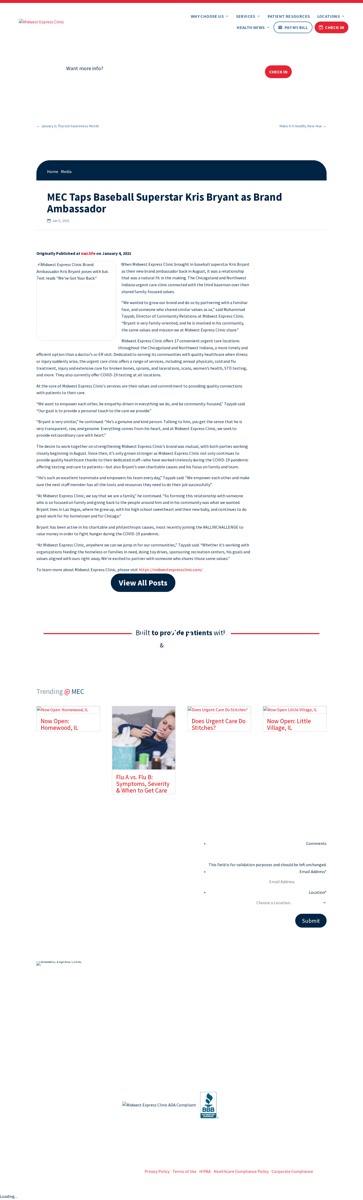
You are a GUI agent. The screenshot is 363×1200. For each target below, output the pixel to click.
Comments (316, 843)
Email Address (313, 871)
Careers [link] (196, 1038)
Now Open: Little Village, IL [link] (289, 724)
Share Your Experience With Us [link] (293, 1046)
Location (318, 892)
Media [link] (66, 171)
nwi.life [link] (88, 253)
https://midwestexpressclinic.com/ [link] (170, 569)
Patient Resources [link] (289, 16)
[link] (41, 21)
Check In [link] (334, 27)
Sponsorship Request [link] (285, 1055)
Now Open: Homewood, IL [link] (59, 724)
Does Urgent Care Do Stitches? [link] (219, 724)
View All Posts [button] (143, 583)
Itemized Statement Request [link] (292, 1028)
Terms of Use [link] (184, 1171)
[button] (280, 965)
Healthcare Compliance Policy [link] (241, 1171)
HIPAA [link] (205, 1171)
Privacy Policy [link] (157, 1171)
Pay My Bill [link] (296, 27)
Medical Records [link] (280, 1019)
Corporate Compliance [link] (292, 1171)
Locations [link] (328, 16)
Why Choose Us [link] (207, 16)
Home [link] (52, 171)
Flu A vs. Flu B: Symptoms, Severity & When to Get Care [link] (143, 783)
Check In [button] (278, 71)
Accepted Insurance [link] (207, 1028)
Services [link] (245, 16)
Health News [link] (251, 27)
